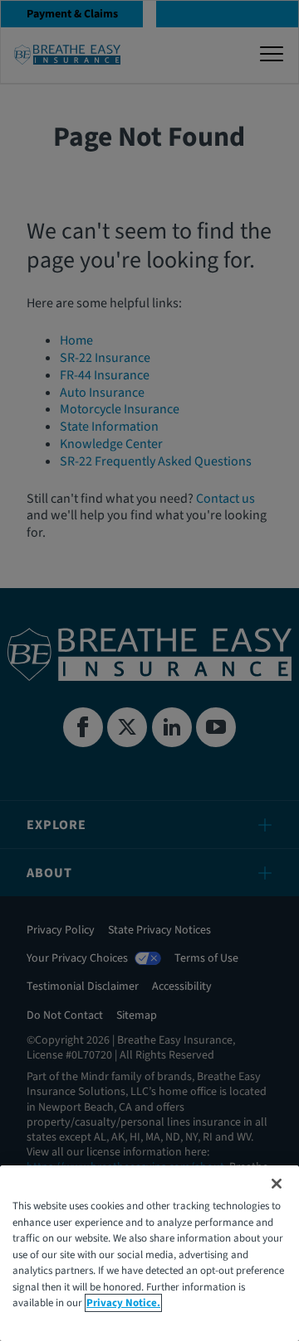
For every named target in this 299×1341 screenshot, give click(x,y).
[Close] (276, 1183)
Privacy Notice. (123, 1302)
